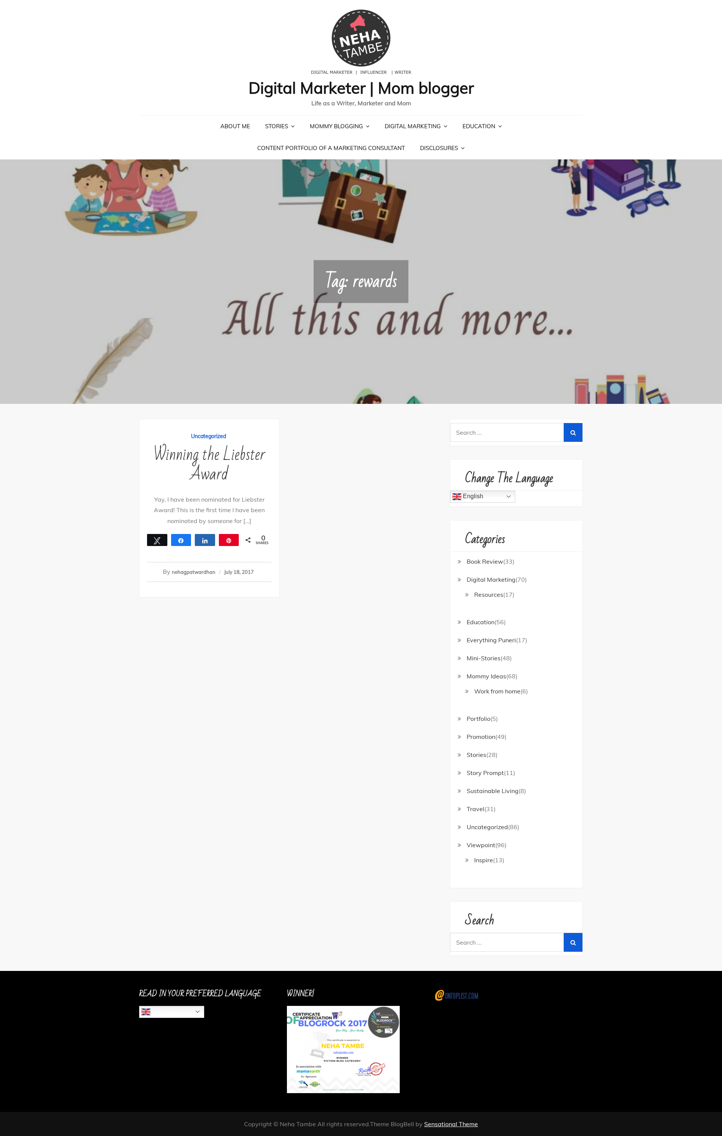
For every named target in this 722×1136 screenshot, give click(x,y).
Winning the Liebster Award (209, 464)
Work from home (497, 691)
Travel (475, 809)
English (472, 496)
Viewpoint (481, 845)
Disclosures (439, 148)
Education (479, 126)
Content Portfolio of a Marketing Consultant (331, 148)
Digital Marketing (413, 126)
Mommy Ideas (486, 676)
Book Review (485, 561)
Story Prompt (485, 773)
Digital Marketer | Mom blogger (361, 88)
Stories (276, 126)
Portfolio (478, 718)
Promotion (481, 736)
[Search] (573, 432)
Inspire (483, 860)
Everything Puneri (491, 640)
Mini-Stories (484, 658)
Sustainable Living (493, 791)
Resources (488, 594)
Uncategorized (208, 436)
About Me (235, 126)
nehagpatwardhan (193, 572)
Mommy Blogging (336, 126)
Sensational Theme (451, 1124)
